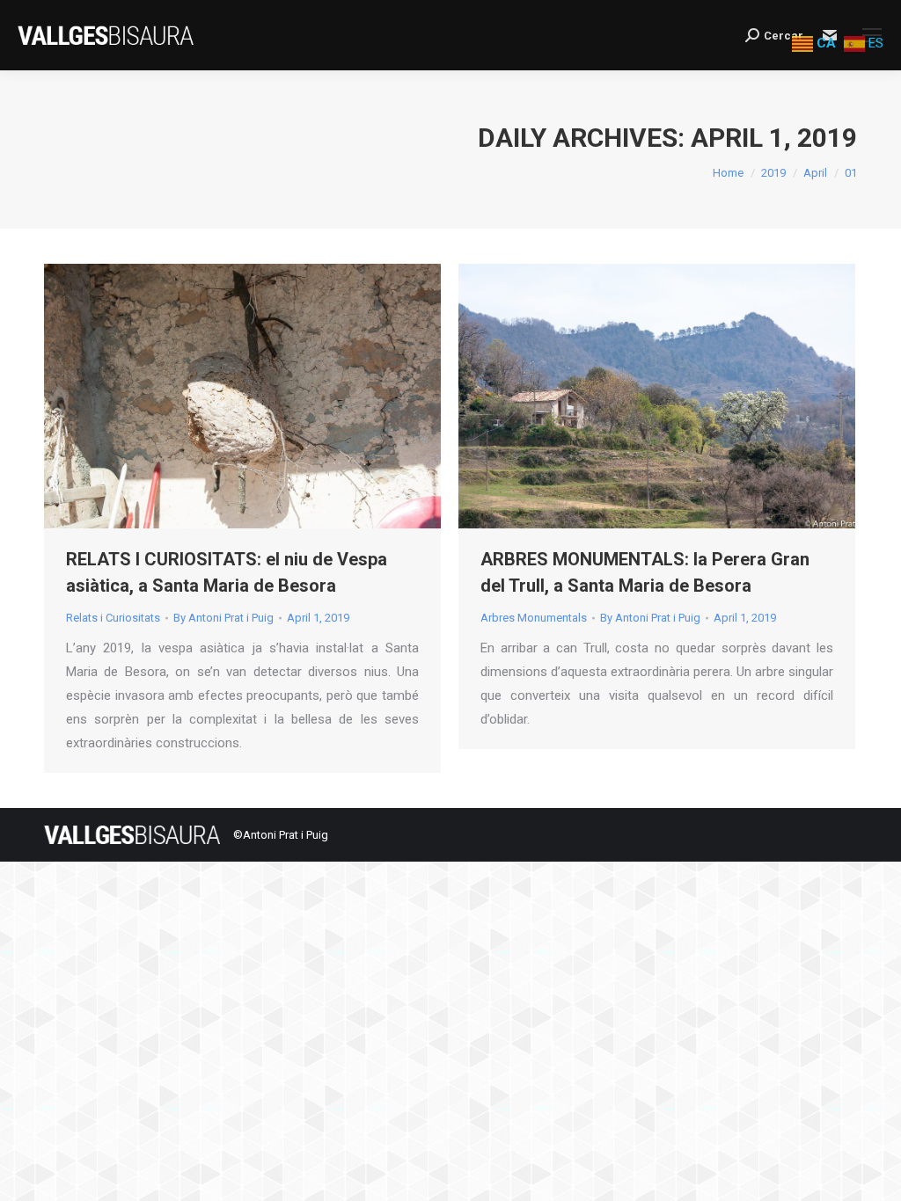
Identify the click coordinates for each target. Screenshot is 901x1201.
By (223, 617)
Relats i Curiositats (113, 617)
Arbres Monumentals (533, 617)
